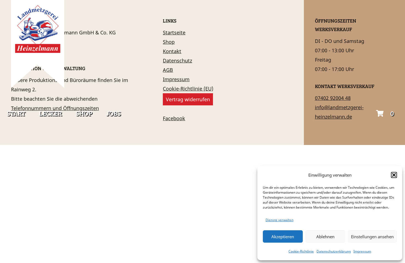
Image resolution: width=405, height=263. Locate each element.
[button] (394, 175)
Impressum (362, 251)
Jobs (113, 113)
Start (16, 113)
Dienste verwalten (279, 220)
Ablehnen (325, 236)
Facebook (174, 118)
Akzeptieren (282, 236)
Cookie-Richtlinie (301, 251)
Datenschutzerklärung (334, 251)
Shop (84, 113)
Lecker (50, 113)
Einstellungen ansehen (372, 236)
